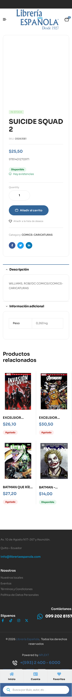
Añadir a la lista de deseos (28, 221)
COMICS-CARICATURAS (37, 234)
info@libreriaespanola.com (21, 556)
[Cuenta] (35, 674)
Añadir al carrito (31, 210)
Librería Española (27, 639)
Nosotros (8, 571)
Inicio (11, 679)
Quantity (14, 187)
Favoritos (59, 679)
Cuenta (35, 679)
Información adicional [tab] (26, 306)
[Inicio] (12, 674)
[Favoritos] (59, 674)
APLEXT (44, 655)
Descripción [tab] (19, 269)
